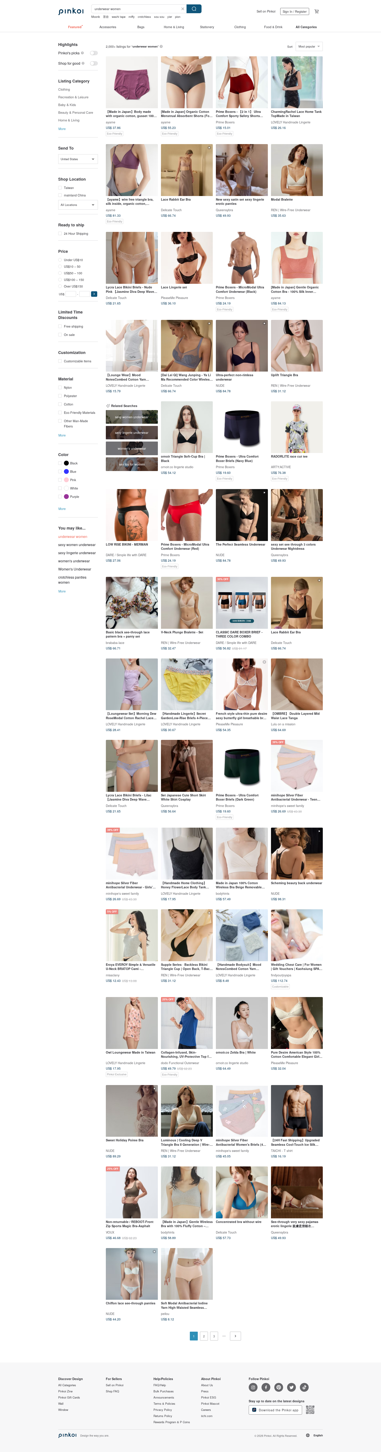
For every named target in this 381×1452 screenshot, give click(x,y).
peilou (165, 1313)
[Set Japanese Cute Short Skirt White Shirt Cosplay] (187, 766)
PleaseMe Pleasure (174, 297)
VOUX (110, 1232)
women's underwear (74, 560)
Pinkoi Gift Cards (69, 1397)
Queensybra (224, 209)
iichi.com (207, 1415)
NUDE (220, 385)
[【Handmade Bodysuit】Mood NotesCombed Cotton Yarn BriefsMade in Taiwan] (242, 935)
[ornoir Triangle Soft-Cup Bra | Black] (187, 427)
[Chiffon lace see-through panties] (132, 1274)
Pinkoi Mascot (210, 1403)
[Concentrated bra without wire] (242, 1192)
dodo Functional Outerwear (180, 1062)
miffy (132, 17)
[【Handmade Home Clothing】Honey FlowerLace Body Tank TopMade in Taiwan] (187, 854)
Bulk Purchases (163, 1391)
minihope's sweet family (287, 805)
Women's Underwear (74, 569)
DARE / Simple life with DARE (126, 554)
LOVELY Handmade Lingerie (290, 122)
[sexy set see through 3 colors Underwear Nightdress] (297, 515)
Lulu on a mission (283, 724)
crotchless (144, 17)
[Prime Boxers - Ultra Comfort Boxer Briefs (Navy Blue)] (242, 427)
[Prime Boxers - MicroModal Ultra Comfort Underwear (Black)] (242, 258)
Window (63, 1409)
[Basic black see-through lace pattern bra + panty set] (132, 603)
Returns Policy (162, 1415)
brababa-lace (115, 642)
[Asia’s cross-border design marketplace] (70, 11)
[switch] (78, 52)
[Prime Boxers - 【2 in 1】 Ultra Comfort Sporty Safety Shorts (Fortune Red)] (242, 82)
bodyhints (222, 893)
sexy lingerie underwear (77, 552)
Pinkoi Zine (65, 1391)
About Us (207, 1385)
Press (205, 1391)
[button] (94, 294)
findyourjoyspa (281, 975)
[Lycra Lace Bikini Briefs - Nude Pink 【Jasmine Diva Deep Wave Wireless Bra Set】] (132, 258)
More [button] (62, 128)
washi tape (118, 17)
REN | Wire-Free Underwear (290, 209)
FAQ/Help (159, 1385)
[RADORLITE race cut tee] (297, 427)
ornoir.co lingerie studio (177, 467)
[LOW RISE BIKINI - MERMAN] (132, 515)
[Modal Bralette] (297, 170)
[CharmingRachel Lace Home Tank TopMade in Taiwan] (297, 82)
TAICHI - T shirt (282, 1150)
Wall (61, 1403)
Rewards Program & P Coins (171, 1422)
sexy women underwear (76, 544)
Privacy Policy (162, 1409)
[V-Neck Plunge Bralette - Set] (187, 603)
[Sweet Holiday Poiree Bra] (132, 1111)
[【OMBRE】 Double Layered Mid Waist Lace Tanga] (297, 684)
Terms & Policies (164, 1403)
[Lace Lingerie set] (187, 258)
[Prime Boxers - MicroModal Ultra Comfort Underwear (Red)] (187, 515)
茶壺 (106, 17)
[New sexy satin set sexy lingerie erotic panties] (242, 170)
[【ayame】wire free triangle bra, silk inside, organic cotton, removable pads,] (132, 170)
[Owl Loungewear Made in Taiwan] (132, 1023)
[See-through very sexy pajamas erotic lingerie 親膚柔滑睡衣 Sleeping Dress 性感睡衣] (297, 1192)
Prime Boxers (225, 122)
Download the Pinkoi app (278, 1410)
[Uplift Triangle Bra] (297, 346)
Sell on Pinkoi (266, 11)
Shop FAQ (112, 1391)
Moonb (95, 17)
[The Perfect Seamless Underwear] (242, 515)
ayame (110, 122)
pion (177, 17)
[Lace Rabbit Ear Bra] (187, 170)
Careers (206, 1409)
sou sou (159, 17)
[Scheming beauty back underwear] (297, 854)
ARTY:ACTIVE (281, 467)
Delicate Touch (171, 209)
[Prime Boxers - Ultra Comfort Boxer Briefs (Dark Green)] (242, 766)
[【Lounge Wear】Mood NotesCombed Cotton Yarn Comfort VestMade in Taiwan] (132, 346)
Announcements (163, 1397)
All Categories (67, 1385)
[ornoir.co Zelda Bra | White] (242, 1023)
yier (169, 17)
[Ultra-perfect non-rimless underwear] (242, 346)
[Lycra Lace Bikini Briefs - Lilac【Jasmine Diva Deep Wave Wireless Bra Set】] (132, 766)
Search (194, 8)
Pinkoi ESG (208, 1397)
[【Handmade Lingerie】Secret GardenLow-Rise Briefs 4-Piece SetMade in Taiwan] (187, 684)
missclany (113, 975)
